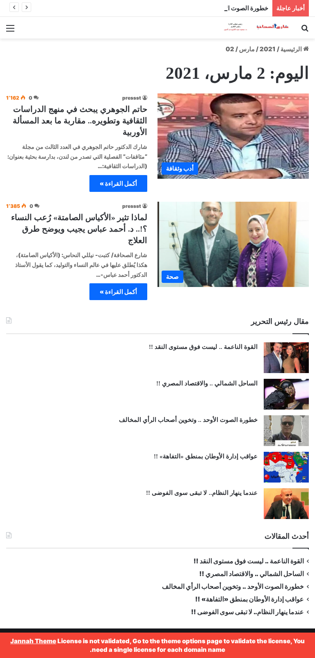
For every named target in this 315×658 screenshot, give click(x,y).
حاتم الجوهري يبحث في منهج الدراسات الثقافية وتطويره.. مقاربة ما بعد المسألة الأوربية (80, 121)
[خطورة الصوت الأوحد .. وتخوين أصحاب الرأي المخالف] (286, 430)
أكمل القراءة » (118, 183)
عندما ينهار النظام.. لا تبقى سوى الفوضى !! (202, 493)
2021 (268, 49)
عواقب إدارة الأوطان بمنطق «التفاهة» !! (205, 456)
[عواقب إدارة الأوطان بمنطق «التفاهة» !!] (286, 467)
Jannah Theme (33, 641)
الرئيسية (292, 49)
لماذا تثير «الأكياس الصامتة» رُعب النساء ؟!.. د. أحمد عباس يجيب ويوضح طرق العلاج (79, 229)
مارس (247, 49)
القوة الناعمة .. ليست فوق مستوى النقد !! (203, 347)
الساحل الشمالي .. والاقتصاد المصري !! (207, 383)
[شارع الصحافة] (251, 28)
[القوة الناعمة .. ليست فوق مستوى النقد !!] (286, 357)
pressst (131, 98)
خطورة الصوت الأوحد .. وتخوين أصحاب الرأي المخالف (199, 8)
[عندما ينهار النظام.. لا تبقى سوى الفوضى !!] (286, 503)
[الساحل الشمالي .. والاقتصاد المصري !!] (286, 394)
